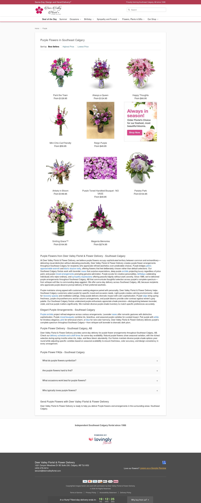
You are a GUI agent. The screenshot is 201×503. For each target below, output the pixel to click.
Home (37, 28)
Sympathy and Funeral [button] (107, 19)
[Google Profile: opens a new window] (164, 462)
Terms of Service (76, 492)
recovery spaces (50, 295)
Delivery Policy (125, 492)
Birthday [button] (88, 19)
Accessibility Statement (108, 492)
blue (88, 319)
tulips (145, 295)
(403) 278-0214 (41, 468)
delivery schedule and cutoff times (65, 335)
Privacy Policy (91, 492)
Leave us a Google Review (153, 468)
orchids (125, 271)
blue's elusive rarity (72, 268)
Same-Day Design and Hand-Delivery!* (53, 2)
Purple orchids (46, 314)
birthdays (141, 273)
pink (62, 319)
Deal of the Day (49, 19)
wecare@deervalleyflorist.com (48, 470)
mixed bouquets (67, 316)
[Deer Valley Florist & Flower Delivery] (54, 10)
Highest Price (68, 46)
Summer (63, 19)
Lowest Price (83, 46)
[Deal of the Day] (141, 121)
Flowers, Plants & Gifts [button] (132, 19)
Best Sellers (53, 46)
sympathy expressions (82, 276)
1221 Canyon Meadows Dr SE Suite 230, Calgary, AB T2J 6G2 (62, 465)
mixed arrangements (65, 273)
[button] (194, 491)
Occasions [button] (74, 19)
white (156, 316)
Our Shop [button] (152, 19)
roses (83, 271)
